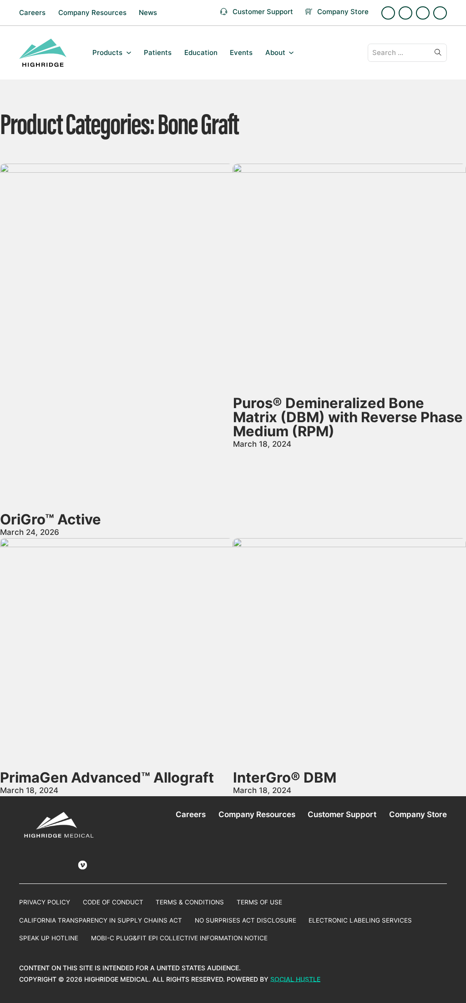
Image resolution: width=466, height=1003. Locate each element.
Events (241, 52)
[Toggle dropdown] (129, 52)
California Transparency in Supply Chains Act (100, 920)
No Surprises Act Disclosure (245, 920)
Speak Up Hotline (48, 938)
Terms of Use (259, 902)
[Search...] (438, 53)
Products (107, 52)
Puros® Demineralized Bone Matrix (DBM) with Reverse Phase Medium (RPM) (348, 417)
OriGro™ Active (50, 519)
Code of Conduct (113, 902)
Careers (32, 12)
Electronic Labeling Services (360, 920)
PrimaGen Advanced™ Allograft (107, 777)
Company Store (418, 814)
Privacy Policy (44, 902)
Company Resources (92, 12)
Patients (158, 52)
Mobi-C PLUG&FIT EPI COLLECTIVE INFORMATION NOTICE (179, 938)
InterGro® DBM (284, 777)
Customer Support (342, 814)
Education (201, 52)
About (275, 52)
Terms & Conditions (190, 902)
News (148, 12)
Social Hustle (295, 979)
